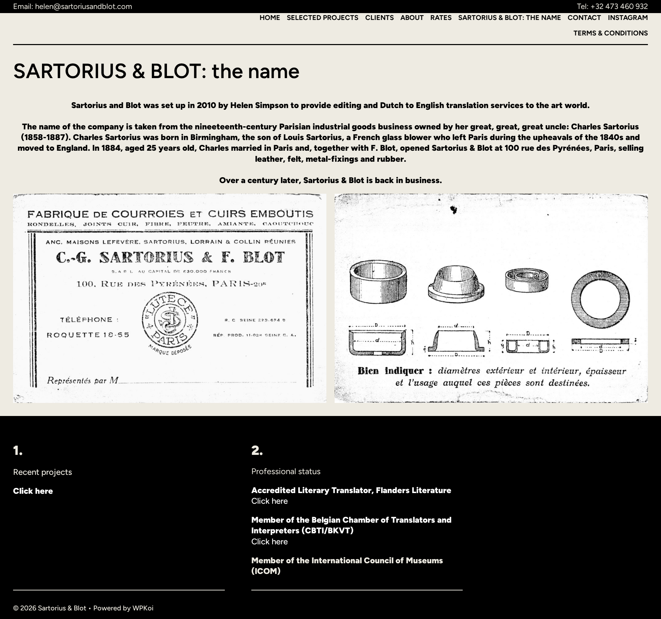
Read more (33, 509)
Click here (269, 501)
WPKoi (143, 608)
